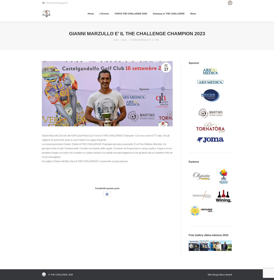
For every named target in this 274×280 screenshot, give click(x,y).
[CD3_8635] (226, 245)
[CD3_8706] (194, 245)
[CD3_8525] (205, 245)
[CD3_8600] (215, 245)
